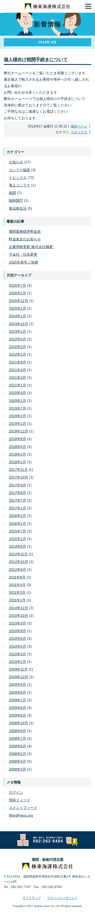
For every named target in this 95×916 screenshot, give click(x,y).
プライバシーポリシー (62, 898)
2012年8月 (17, 570)
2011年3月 (17, 592)
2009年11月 (18, 669)
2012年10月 (18, 562)
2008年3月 (17, 769)
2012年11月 (18, 554)
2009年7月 (17, 700)
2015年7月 (17, 531)
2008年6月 (17, 746)
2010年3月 (17, 654)
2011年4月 (17, 585)
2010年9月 (17, 623)
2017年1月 (17, 508)
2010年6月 (17, 638)
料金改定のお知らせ (25, 239)
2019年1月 (17, 423)
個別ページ (79, 126)
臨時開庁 (16, 200)
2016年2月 (17, 516)
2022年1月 (17, 354)
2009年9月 (17, 684)
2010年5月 (17, 646)
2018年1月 (17, 462)
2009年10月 (18, 677)
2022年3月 (17, 347)
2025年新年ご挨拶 (23, 262)
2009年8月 (17, 692)
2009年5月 (17, 715)
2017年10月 (18, 477)
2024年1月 (17, 316)
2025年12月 (18, 301)
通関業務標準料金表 (25, 231)
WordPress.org (21, 815)
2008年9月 (17, 731)
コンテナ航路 (19, 170)
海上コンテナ (19, 185)
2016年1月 (17, 523)
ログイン (16, 792)
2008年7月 (17, 738)
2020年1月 (17, 401)
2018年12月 (18, 431)
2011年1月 (17, 600)
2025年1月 (17, 308)
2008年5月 (17, 754)
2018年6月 (17, 447)
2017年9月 (17, 485)
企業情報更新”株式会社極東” (31, 247)
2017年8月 (17, 493)
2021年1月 (17, 385)
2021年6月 (17, 362)
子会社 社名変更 (23, 254)
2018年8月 (17, 439)
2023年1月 (17, 331)
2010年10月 (18, 616)
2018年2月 (17, 454)
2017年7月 (17, 500)
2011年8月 (17, 577)
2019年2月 (17, 416)
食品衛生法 (18, 208)
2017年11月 (18, 470)
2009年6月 (17, 708)
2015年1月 (17, 539)
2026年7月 (17, 285)
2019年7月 (17, 408)
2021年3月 (17, 377)
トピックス (79, 132)
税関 (12, 193)
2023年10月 (18, 324)
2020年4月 (17, 393)
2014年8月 (17, 546)
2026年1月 (17, 293)
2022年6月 (17, 339)
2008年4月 (17, 761)
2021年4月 (17, 370)
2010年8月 (17, 631)
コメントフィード (23, 808)
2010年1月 (17, 662)
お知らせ (16, 162)
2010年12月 (18, 608)
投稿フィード (19, 800)
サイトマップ (32, 898)
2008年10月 (18, 723)
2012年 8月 (48, 42)
